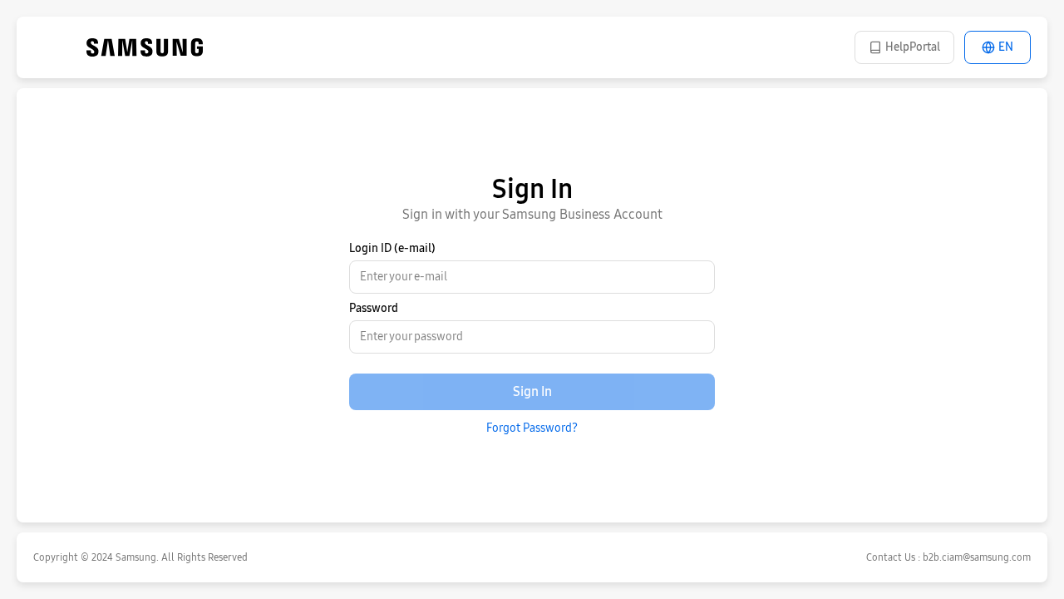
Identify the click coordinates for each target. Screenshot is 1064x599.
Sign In (532, 391)
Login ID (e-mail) (392, 248)
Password (373, 308)
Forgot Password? (532, 428)
